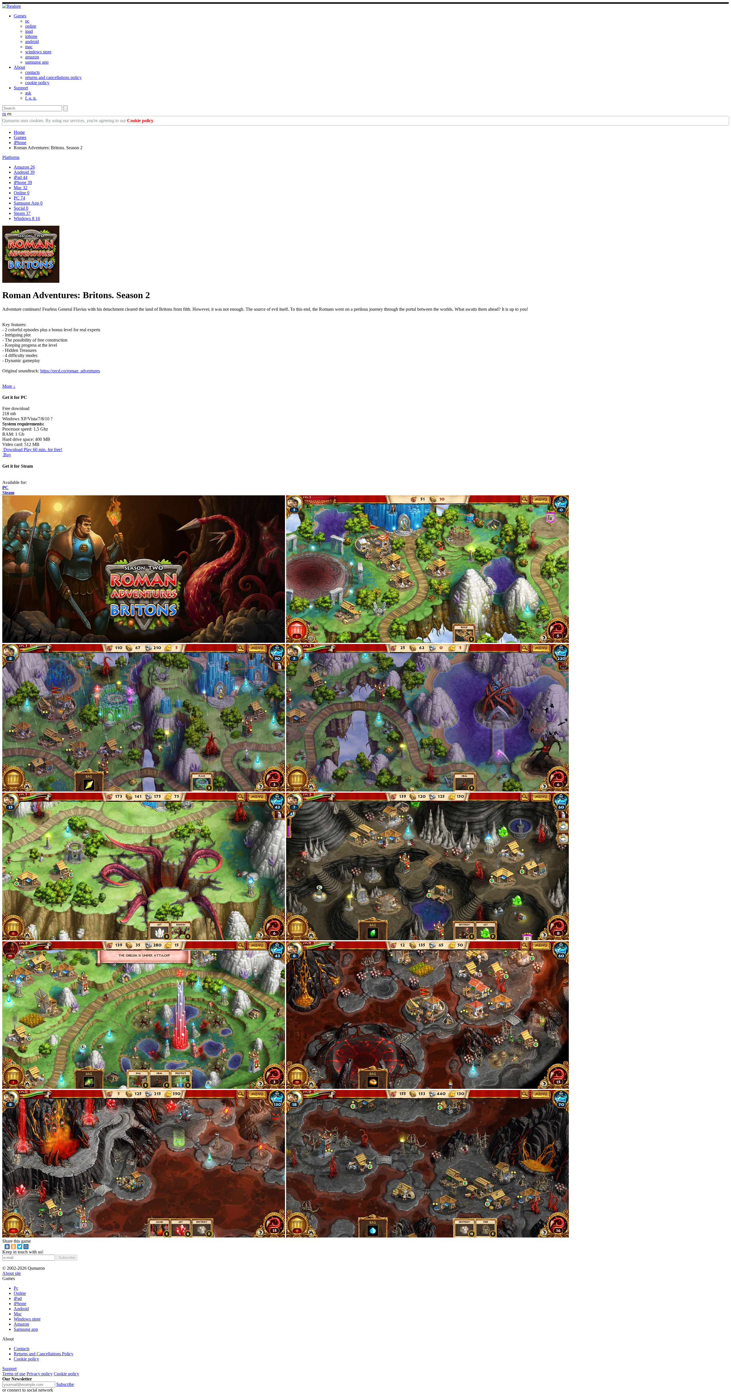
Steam (22, 213)
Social (21, 208)
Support (21, 87)
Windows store (27, 1319)
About (19, 67)
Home (19, 132)
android (32, 41)
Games (20, 15)
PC (19, 197)
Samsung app (26, 1329)
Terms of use (13, 1373)
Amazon (24, 167)
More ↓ (8, 386)
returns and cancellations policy (53, 77)
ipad (29, 31)
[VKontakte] (7, 1246)
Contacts (21, 1348)
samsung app (37, 62)
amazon (32, 56)
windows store (38, 51)
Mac (20, 187)
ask (28, 92)
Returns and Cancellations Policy (43, 1353)
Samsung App (28, 203)
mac (29, 46)
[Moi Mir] (26, 1246)
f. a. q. (31, 98)
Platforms (10, 157)
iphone (31, 36)
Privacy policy (40, 1373)
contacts (32, 72)
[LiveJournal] (32, 1246)
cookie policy (37, 82)
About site (11, 1273)
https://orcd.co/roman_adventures (70, 370)
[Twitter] (19, 1246)
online (30, 26)
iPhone (20, 142)
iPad (20, 177)
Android (24, 172)
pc (27, 21)
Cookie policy (140, 120)
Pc (16, 1288)
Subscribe (67, 1257)
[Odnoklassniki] (13, 1246)
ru (4, 113)
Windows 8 (27, 218)
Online (21, 192)
